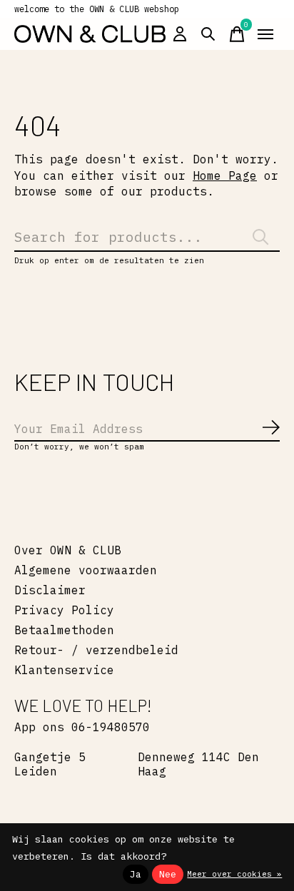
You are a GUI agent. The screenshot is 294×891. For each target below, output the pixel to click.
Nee (167, 873)
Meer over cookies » (234, 874)
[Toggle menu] (265, 34)
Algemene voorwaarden (85, 570)
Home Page (225, 175)
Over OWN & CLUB (67, 550)
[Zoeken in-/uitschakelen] (208, 34)
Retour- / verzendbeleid (96, 650)
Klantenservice (64, 670)
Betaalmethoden (64, 630)
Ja (135, 873)
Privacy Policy (64, 610)
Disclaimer (50, 590)
